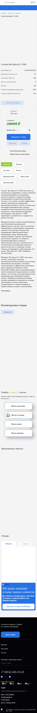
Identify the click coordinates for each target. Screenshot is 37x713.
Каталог (3, 8)
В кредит (24, 143)
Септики (10, 13)
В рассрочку (12, 143)
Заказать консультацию (12, 103)
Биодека (18, 13)
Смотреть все (8, 312)
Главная (3, 13)
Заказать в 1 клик (18, 137)
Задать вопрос (10, 634)
